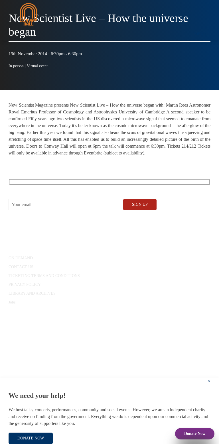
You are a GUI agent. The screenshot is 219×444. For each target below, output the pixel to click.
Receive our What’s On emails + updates (53, 188)
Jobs (12, 302)
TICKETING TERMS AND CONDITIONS (44, 276)
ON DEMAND (21, 258)
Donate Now (194, 433)
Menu (200, 34)
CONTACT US (21, 267)
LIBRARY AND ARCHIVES (32, 293)
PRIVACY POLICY (25, 284)
